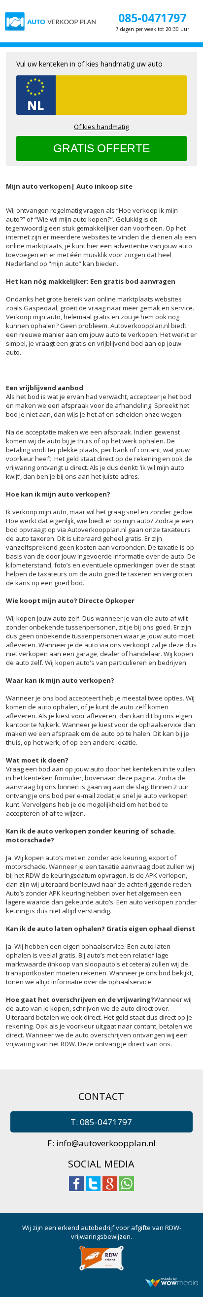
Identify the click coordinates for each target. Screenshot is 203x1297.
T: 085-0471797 (101, 1122)
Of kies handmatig (101, 126)
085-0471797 (152, 18)
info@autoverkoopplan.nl (106, 1143)
